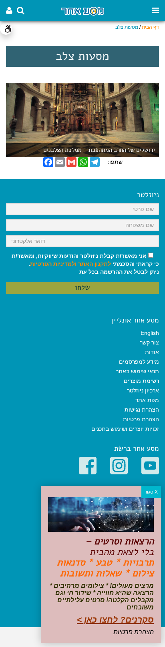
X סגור (151, 492)
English (150, 333)
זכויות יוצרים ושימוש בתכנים (125, 429)
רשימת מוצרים (141, 381)
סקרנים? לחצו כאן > (115, 619)
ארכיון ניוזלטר (143, 390)
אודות (152, 352)
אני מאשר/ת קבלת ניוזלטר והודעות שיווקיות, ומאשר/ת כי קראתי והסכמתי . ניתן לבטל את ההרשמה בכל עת (85, 264)
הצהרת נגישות (142, 409)
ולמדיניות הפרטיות (53, 264)
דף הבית (150, 27)
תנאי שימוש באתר (137, 371)
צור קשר (149, 342)
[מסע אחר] (82, 10)
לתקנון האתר (94, 264)
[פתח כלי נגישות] (6, 29)
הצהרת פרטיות (141, 419)
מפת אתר (147, 400)
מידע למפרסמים (139, 361)
